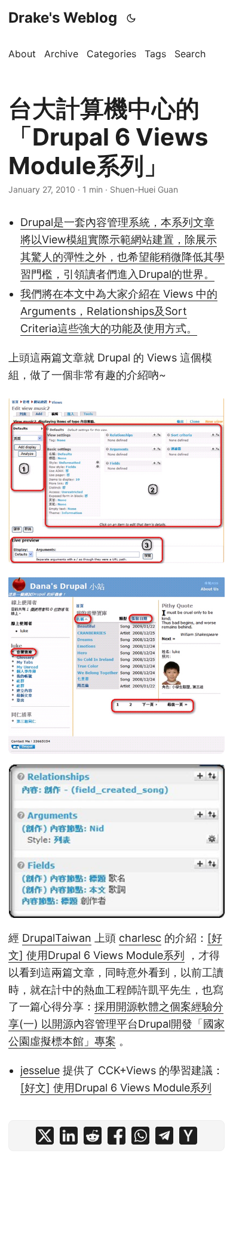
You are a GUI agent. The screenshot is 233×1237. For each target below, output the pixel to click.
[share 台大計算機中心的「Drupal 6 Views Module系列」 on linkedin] (69, 1136)
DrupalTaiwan (56, 938)
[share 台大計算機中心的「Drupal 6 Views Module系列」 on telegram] (164, 1136)
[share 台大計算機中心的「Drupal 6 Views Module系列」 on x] (45, 1136)
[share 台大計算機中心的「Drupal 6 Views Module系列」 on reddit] (93, 1136)
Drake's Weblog (62, 17)
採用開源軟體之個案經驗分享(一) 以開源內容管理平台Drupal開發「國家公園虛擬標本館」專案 (116, 1023)
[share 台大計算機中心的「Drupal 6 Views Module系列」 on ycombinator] (188, 1136)
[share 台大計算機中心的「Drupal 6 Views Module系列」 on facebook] (116, 1136)
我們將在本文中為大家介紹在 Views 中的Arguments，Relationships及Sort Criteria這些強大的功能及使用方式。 (118, 311)
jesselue (40, 1070)
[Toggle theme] (131, 18)
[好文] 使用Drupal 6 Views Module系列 (115, 1087)
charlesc (140, 938)
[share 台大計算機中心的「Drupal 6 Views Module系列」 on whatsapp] (140, 1136)
